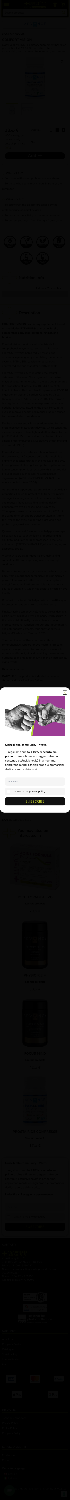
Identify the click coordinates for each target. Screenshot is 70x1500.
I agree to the (29, 791)
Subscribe (35, 801)
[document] (35, 750)
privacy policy (37, 791)
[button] (65, 692)
